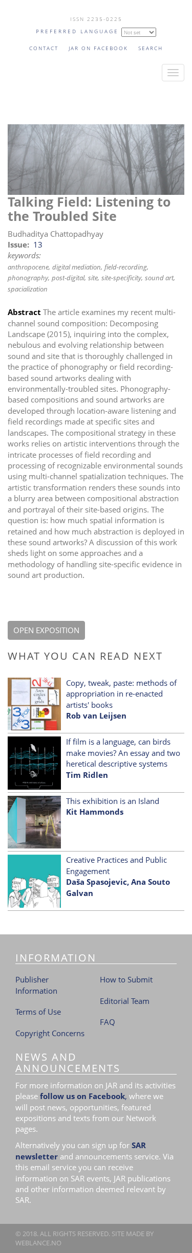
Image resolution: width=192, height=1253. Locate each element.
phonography (28, 277)
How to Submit (126, 979)
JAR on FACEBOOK (98, 48)
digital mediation (76, 267)
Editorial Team (125, 1001)
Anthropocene (28, 267)
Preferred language (77, 31)
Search (150, 48)
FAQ (107, 1022)
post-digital (68, 277)
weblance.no (38, 1242)
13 (37, 244)
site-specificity (121, 277)
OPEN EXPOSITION (46, 630)
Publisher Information (36, 984)
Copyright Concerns (49, 1033)
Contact (43, 48)
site (93, 277)
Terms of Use (38, 1011)
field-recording (125, 267)
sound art (159, 277)
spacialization (28, 289)
